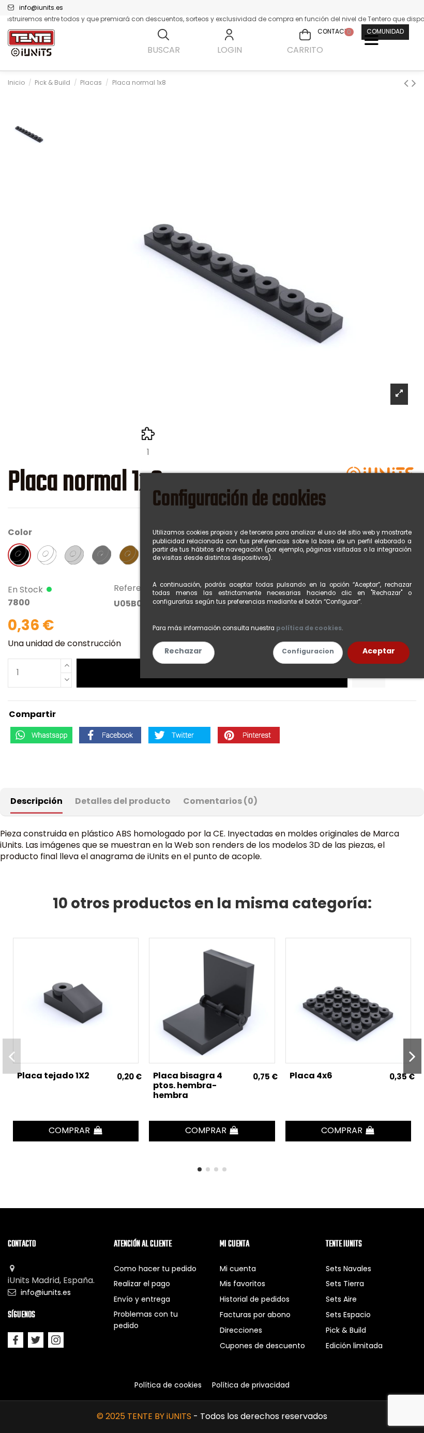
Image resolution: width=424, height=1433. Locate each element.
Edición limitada (354, 1346)
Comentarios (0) (220, 802)
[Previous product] (408, 84)
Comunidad (385, 32)
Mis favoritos (242, 1284)
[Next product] (414, 84)
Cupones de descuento (262, 1346)
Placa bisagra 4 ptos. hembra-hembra (187, 1086)
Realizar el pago (142, 1284)
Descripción (36, 802)
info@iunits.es (41, 8)
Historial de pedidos (255, 1300)
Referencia (136, 589)
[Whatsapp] (41, 735)
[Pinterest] (249, 735)
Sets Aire (341, 1300)
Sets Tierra (345, 1284)
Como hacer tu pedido (155, 1269)
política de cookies (309, 629)
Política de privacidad (251, 1386)
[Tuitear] (179, 735)
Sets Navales (348, 1269)
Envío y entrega (142, 1300)
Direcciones (241, 1331)
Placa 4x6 (311, 1076)
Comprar (70, 1131)
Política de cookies (168, 1386)
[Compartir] (110, 735)
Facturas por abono (255, 1315)
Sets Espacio (348, 1315)
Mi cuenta (238, 1269)
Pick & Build (346, 1331)
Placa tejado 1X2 (53, 1076)
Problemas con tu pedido (146, 1320)
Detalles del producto (123, 802)
